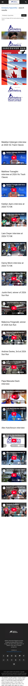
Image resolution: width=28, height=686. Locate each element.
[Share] (11, 660)
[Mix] (19, 655)
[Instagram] (11, 655)
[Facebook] (3, 655)
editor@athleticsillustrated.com (14, 651)
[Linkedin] (15, 655)
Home (2, 5)
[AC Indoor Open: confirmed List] (14, 92)
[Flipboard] (7, 655)
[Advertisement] (14, 122)
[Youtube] (14, 664)
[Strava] (19, 660)
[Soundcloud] (15, 660)
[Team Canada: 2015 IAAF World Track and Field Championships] (14, 46)
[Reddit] (3, 660)
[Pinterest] (23, 655)
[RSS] (7, 660)
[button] (2, 2)
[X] (23, 660)
